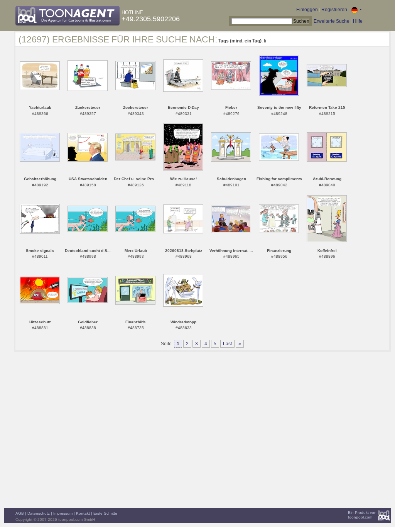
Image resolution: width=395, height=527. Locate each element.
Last (227, 343)
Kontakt (83, 513)
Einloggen (307, 9)
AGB (19, 513)
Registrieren (334, 9)
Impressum (63, 513)
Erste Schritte (105, 513)
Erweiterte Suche (331, 21)
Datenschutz (38, 513)
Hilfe (358, 21)
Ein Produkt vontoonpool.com (362, 514)
